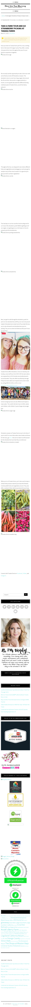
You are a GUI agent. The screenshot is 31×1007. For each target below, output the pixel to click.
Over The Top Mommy (18, 1004)
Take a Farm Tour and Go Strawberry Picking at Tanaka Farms (13, 28)
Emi (15, 920)
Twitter (24, 573)
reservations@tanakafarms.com (9, 385)
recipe (21, 938)
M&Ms (25, 936)
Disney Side (8, 920)
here (10, 437)
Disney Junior (8, 917)
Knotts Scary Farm (19, 933)
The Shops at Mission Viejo (17, 943)
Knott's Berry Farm (10, 929)
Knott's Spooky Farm (10, 933)
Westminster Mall (6, 947)
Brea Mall (3, 916)
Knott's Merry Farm (10, 932)
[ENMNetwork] (15, 800)
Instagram (3, 575)
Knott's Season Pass (20, 932)
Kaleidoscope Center (22, 927)
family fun (20, 920)
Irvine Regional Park (12, 927)
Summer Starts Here (14, 941)
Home (3, 15)
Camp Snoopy (8, 915)
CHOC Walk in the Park (15, 916)
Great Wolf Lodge (14, 923)
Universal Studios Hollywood (10, 946)
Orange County (13, 938)
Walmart (22, 946)
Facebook (19, 573)
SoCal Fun (12, 33)
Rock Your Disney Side (26, 938)
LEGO (25, 933)
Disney (3, 918)
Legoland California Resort (12, 935)
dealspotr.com (15, 888)
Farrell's (25, 920)
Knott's (27, 927)
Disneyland (15, 918)
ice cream (15, 925)
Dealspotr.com (15, 905)
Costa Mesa (22, 915)
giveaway (5, 922)
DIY (13, 920)
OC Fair (5, 938)
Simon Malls (6, 941)
